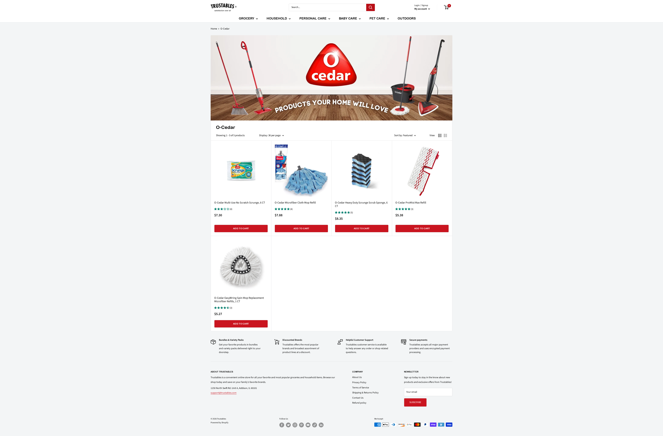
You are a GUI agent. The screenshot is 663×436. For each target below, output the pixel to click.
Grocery (246, 18)
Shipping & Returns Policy (365, 392)
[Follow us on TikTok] (314, 425)
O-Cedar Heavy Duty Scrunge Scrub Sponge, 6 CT (361, 204)
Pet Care (377, 18)
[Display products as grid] (439, 135)
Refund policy (359, 403)
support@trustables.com (224, 393)
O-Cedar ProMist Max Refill (410, 202)
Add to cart (241, 228)
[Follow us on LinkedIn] (321, 425)
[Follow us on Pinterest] (301, 425)
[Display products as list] (445, 135)
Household (277, 18)
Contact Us (357, 398)
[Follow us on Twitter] (288, 425)
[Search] (370, 7)
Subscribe (415, 402)
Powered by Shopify (219, 422)
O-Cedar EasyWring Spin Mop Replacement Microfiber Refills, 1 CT (239, 299)
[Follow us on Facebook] (281, 425)
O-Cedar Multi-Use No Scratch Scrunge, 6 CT (239, 202)
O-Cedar (224, 29)
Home (214, 29)
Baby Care (348, 18)
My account (420, 9)
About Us (357, 377)
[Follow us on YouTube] (308, 425)
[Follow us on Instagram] (294, 425)
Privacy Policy (359, 382)
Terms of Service (360, 387)
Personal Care (312, 18)
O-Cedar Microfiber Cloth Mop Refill (295, 202)
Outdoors (407, 18)
